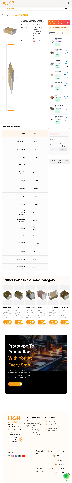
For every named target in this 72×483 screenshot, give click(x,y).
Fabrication (26, 421)
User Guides (39, 429)
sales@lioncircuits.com (14, 434)
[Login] (68, 2)
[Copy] (43, 21)
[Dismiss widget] (69, 474)
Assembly (26, 423)
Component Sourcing (26, 426)
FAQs (38, 434)
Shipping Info (39, 425)
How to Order (39, 421)
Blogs (38, 432)
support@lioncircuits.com (55, 426)
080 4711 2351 (52, 421)
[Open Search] (61, 2)
